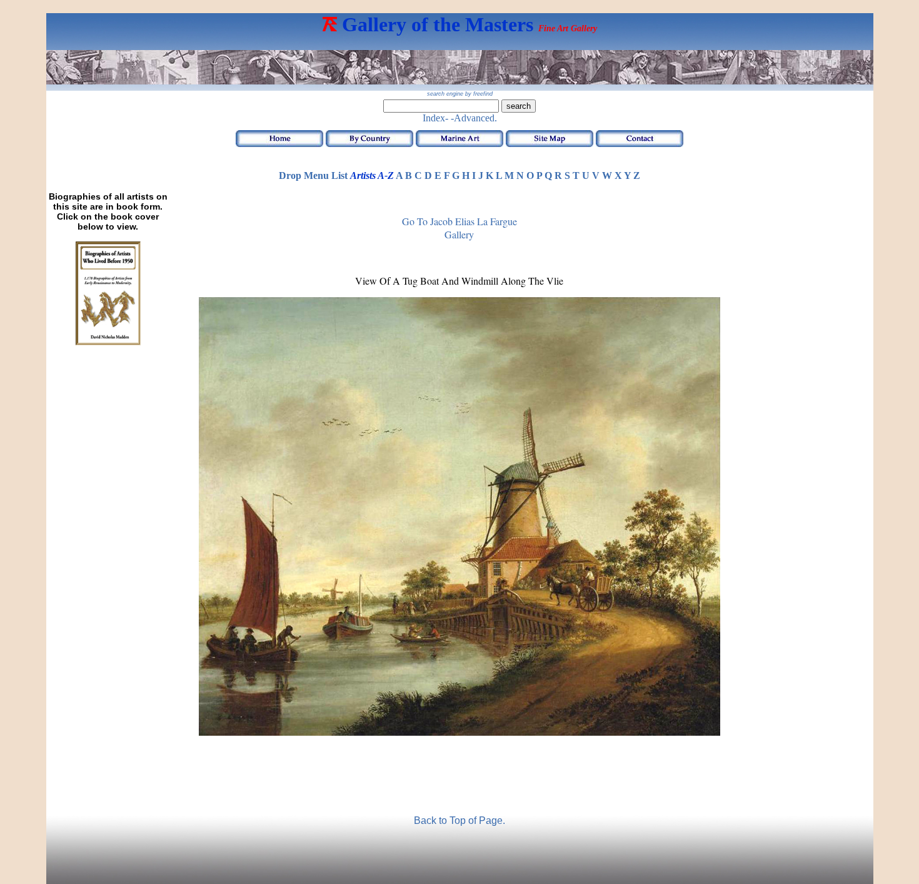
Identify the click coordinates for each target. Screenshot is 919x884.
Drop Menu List (313, 175)
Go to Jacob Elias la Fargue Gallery (459, 228)
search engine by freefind (460, 94)
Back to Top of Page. (459, 820)
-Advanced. (474, 118)
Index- (435, 118)
